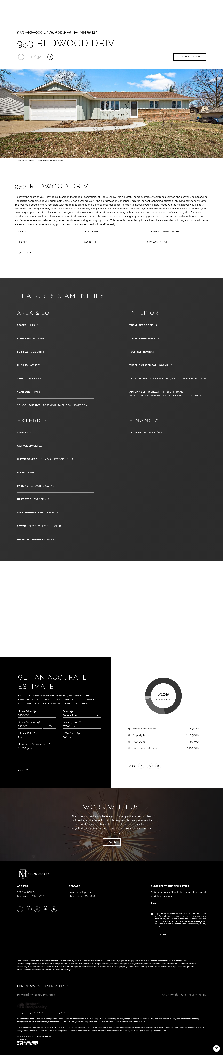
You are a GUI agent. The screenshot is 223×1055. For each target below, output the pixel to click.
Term (66, 711)
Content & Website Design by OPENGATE (44, 986)
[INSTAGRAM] (29, 909)
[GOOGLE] (54, 909)
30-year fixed (70, 715)
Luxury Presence (44, 995)
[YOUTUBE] (45, 909)
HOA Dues (69, 733)
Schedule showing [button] (189, 56)
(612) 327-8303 (86, 896)
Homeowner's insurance (32, 744)
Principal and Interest (144, 728)
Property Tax (70, 722)
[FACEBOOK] (20, 909)
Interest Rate (25, 733)
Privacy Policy (197, 995)
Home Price (25, 711)
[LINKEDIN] (37, 909)
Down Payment (27, 722)
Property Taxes (140, 735)
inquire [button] (111, 842)
